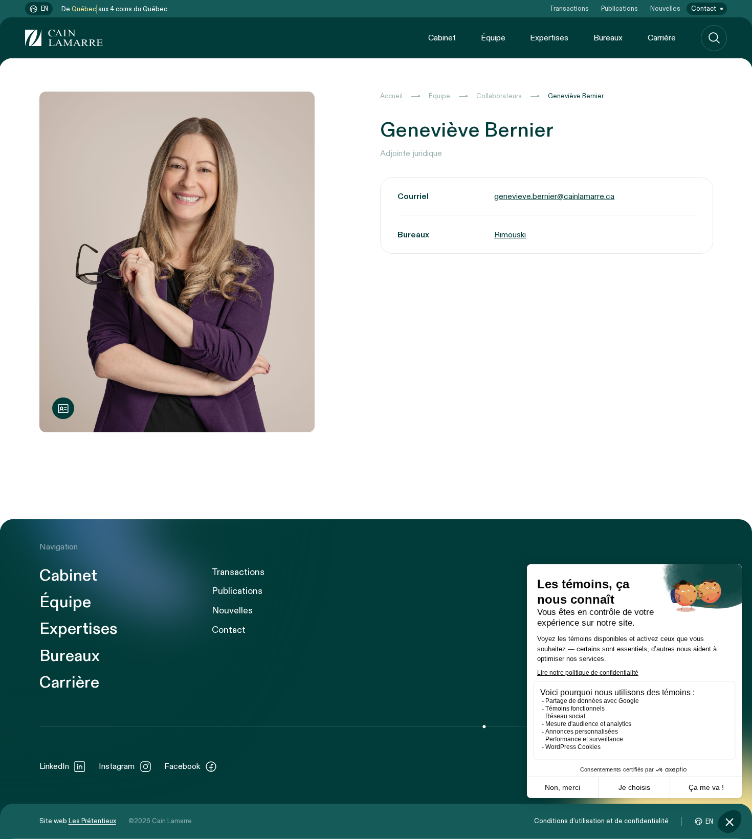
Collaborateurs (499, 96)
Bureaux (608, 37)
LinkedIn (54, 766)
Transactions (569, 8)
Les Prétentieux (92, 821)
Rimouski (510, 234)
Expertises (549, 37)
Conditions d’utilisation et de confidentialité (601, 821)
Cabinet (442, 37)
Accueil (391, 96)
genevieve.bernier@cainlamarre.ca (554, 196)
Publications (619, 8)
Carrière (662, 37)
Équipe (493, 37)
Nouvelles (665, 8)
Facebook (182, 766)
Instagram (117, 766)
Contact (703, 8)
